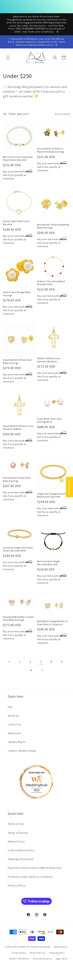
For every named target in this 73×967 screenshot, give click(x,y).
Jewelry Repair (17, 742)
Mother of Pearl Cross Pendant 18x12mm (49, 360)
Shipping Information (20, 859)
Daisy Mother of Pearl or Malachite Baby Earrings (50, 150)
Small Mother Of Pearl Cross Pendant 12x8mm (18, 428)
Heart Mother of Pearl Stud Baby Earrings (17, 361)
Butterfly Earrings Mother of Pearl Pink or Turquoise (52, 623)
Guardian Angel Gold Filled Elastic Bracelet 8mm (18, 549)
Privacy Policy (16, 885)
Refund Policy (16, 841)
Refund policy (61, 946)
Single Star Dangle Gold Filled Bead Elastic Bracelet (53, 495)
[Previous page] (9, 661)
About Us (13, 715)
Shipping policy (57, 952)
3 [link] (41, 661)
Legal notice (62, 958)
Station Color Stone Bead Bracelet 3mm (51, 283)
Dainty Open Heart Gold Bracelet (16, 223)
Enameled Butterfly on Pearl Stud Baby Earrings (18, 618)
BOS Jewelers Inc (21, 946)
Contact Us (14, 724)
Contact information (19, 958)
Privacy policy (19, 952)
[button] (8, 57)
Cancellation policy (42, 958)
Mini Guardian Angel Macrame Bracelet (48, 563)
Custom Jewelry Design (22, 750)
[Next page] (42, 670)
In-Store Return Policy (21, 850)
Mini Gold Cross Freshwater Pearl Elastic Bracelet (18, 158)
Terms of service (37, 952)
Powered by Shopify (40, 946)
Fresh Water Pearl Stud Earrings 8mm (49, 420)
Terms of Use (16, 824)
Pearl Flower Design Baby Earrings (17, 294)
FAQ (10, 707)
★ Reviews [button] (69, 487)
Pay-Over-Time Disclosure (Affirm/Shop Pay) (35, 868)
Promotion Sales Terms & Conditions (30, 876)
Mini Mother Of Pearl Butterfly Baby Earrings (53, 226)
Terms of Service (18, 832)
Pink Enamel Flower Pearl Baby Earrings (17, 479)
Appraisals (14, 733)
